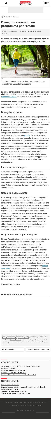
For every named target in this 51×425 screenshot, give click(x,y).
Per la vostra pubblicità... (10, 389)
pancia (27, 135)
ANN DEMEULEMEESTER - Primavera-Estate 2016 (20, 366)
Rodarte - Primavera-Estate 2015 (13, 373)
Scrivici (16, 402)
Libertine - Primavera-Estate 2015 (14, 370)
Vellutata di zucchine (8, 368)
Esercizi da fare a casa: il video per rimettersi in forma (37, 350)
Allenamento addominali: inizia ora (13, 350)
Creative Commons (15, 340)
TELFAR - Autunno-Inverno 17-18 (13, 391)
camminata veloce (8, 97)
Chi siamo (8, 402)
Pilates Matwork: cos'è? (10, 385)
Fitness (16, 17)
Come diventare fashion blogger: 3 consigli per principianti (23, 387)
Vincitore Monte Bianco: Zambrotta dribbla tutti (18, 375)
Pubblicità (13, 405)
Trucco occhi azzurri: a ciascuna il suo (15, 393)
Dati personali (41, 402)
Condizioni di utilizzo (27, 402)
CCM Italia (22, 405)
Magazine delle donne (8, 338)
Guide (8, 17)
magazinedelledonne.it (22, 338)
